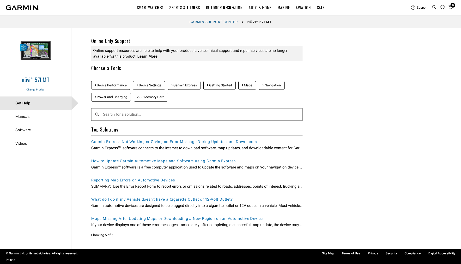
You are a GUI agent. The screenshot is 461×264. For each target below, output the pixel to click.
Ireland (10, 260)
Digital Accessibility (441, 253)
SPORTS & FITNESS (184, 8)
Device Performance (111, 85)
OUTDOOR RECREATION (224, 8)
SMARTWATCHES (150, 8)
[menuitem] (419, 7)
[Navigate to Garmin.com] (22, 7)
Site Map (328, 253)
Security (391, 253)
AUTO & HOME (260, 8)
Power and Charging (111, 97)
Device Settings (149, 85)
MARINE (284, 8)
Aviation (303, 8)
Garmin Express (185, 85)
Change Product (35, 89)
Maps (247, 85)
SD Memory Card (151, 97)
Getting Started (220, 85)
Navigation (272, 85)
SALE (320, 8)
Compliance (413, 253)
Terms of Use (351, 253)
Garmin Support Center (213, 22)
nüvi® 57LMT (36, 79)
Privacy (373, 253)
